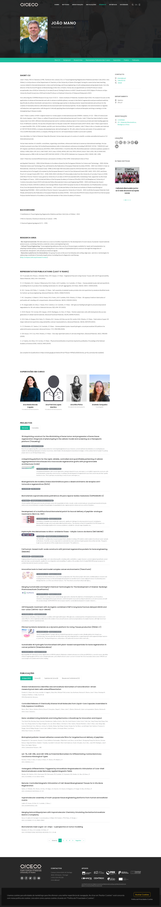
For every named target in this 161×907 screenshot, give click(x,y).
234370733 (121, 80)
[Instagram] (34, 878)
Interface (113, 4)
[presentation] (18, 393)
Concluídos (35, 428)
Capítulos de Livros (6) (51, 678)
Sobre (57, 4)
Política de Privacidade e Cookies (142, 899)
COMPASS (121, 120)
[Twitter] (30, 878)
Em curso (25, 428)
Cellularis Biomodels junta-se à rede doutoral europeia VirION (127, 190)
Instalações (91, 4)
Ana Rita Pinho (76, 405)
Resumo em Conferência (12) (71, 678)
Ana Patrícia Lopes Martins (53, 406)
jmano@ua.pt (122, 78)
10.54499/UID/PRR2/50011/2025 (93, 886)
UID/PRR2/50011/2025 (120, 884)
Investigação (77, 4)
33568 (120, 83)
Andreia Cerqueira (99, 405)
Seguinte (78, 840)
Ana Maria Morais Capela (30, 406)
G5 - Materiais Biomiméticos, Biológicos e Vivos (127, 123)
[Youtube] (39, 878)
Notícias (65, 4)
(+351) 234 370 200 (57, 877)
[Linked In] (22, 878)
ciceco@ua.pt (55, 880)
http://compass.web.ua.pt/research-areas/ (34, 257)
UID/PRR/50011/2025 (87, 884)
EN (136, 5)
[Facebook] (26, 878)
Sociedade (124, 4)
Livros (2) (37, 678)
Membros (102, 4)
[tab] (25, 428)
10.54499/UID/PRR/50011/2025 (104, 884)
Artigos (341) (26, 678)
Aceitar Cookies (142, 894)
